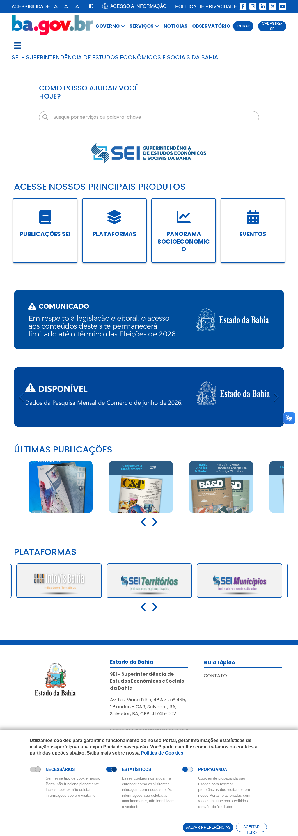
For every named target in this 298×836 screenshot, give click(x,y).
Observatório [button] (211, 26)
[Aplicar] (45, 117)
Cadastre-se (272, 26)
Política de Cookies (162, 752)
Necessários (60, 769)
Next (276, 397)
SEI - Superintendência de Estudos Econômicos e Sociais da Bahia (115, 57)
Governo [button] (107, 26)
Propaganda (212, 769)
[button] (55, 6)
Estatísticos (136, 769)
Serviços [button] (142, 26)
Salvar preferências (208, 827)
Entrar (243, 26)
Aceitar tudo (251, 828)
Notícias (175, 26)
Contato (215, 675)
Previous (22, 397)
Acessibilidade (31, 6)
